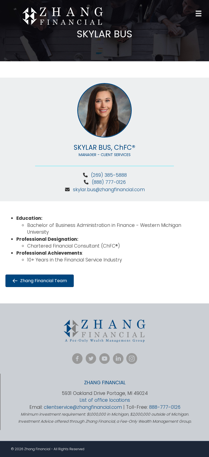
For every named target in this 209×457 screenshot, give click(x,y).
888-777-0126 (164, 407)
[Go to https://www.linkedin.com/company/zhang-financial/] (118, 359)
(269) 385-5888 (109, 175)
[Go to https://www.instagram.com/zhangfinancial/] (131, 359)
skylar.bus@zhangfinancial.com (109, 189)
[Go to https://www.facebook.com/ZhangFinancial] (77, 359)
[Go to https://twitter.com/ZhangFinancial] (90, 359)
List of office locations (104, 400)
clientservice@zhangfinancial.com (83, 407)
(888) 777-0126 (108, 182)
